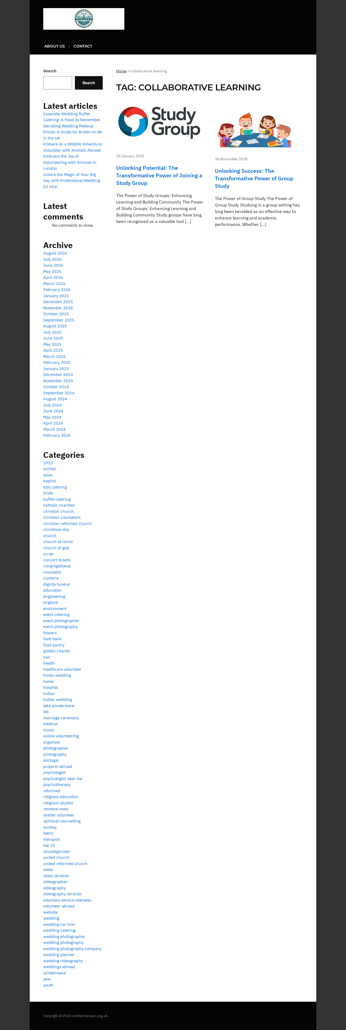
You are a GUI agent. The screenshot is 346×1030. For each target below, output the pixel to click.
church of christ (58, 541)
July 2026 (52, 259)
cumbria (51, 578)
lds (46, 711)
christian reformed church (67, 523)
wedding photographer (64, 936)
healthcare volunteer (62, 669)
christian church (58, 511)
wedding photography (63, 942)
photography (54, 754)
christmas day (56, 529)
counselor (52, 572)
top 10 (49, 845)
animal (49, 468)
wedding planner (59, 954)
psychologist (54, 772)
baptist (49, 480)
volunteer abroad (59, 906)
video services (56, 875)
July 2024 (52, 405)
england (50, 602)
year (47, 978)
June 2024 (53, 411)
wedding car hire (59, 924)
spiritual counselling (62, 821)
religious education (60, 796)
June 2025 (53, 338)
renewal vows (55, 808)
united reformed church (65, 863)
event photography (60, 626)
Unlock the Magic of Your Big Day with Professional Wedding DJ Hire (71, 180)
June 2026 (53, 265)
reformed (51, 790)
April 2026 (53, 277)
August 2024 (55, 398)
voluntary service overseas (67, 900)
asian (48, 474)
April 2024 (53, 423)
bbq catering (55, 487)
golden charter (56, 650)
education (52, 590)
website (50, 912)
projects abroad (57, 766)
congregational (57, 565)
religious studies (58, 802)
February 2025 (57, 362)
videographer (55, 881)
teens (48, 833)
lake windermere (58, 705)
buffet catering (57, 499)
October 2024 (56, 386)
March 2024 (54, 429)
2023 (48, 462)
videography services (62, 893)
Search (49, 70)
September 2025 (58, 320)
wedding (51, 918)
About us (54, 46)
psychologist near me (62, 778)
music (48, 730)
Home (121, 71)
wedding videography (63, 960)
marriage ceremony (61, 717)
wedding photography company (72, 948)
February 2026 (57, 289)
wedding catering (59, 930)
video (48, 869)
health (49, 663)
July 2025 (52, 332)
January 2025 (56, 368)
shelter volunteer (58, 815)
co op (48, 553)
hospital (50, 687)
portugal (51, 760)
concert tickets (57, 560)
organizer (52, 742)
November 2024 (58, 380)
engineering (54, 596)
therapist (51, 839)
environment (54, 608)
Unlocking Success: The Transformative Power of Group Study (254, 178)
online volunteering (61, 735)
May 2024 (52, 417)
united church (56, 857)
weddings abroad (59, 966)
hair (47, 657)
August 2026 (55, 253)
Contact (83, 46)
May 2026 (52, 271)
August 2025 (55, 325)
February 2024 (57, 435)
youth (48, 985)
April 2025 (53, 350)
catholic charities (59, 505)
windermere (54, 972)
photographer (55, 748)
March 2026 (54, 283)
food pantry (53, 645)
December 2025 (58, 301)
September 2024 (58, 392)
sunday (49, 827)
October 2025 (56, 313)
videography (54, 887)
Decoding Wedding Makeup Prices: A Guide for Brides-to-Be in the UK (72, 132)
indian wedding (57, 699)
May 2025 (52, 344)
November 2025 (58, 307)
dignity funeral (56, 584)
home (48, 681)
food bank (52, 638)
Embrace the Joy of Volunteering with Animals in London (70, 162)
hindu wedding (57, 675)
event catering (56, 614)
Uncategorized (56, 851)
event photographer (61, 620)
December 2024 (58, 374)
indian (49, 693)
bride (48, 493)
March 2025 (54, 356)
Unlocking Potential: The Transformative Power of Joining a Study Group (159, 175)
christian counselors (62, 517)
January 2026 (56, 295)
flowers (50, 632)
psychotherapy (56, 784)
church (49, 535)
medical (50, 723)
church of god (56, 547)
